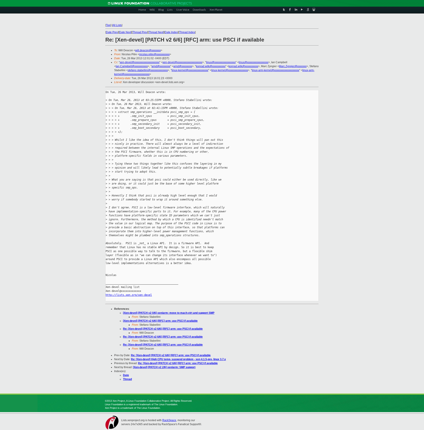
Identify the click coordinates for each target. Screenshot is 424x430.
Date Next (125, 32)
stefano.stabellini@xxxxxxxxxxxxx (148, 70)
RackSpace (169, 420)
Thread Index (187, 32)
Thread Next (156, 32)
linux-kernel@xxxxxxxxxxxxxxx (190, 70)
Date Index (171, 32)
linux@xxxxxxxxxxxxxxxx (221, 62)
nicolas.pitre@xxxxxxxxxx (154, 54)
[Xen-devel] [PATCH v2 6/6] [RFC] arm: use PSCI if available (160, 320)
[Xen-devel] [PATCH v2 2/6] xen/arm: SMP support (164, 367)
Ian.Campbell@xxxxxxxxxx (132, 66)
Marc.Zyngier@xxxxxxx (293, 66)
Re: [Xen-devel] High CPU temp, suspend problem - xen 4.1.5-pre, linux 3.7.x (178, 359)
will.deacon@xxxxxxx (148, 50)
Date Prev (112, 32)
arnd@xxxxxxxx (160, 66)
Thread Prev (139, 32)
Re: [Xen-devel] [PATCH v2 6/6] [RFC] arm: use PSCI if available (163, 328)
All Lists (117, 25)
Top (108, 25)
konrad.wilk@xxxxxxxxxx (210, 66)
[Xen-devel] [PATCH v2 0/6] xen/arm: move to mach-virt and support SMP (168, 312)
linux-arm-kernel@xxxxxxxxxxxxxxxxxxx (275, 70)
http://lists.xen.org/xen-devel (129, 295)
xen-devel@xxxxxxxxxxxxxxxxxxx (139, 62)
